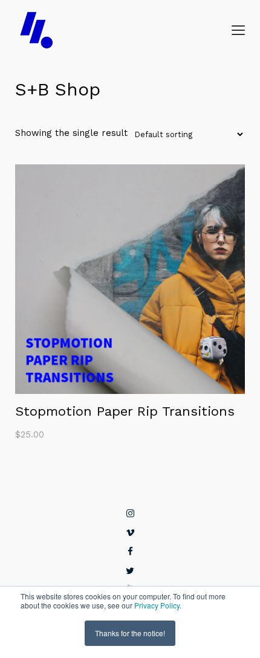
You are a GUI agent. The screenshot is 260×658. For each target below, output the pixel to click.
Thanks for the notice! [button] (130, 633)
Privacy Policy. (157, 605)
